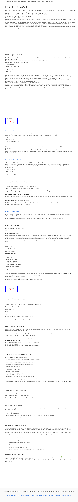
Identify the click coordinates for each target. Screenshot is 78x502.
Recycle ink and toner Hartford (63, 495)
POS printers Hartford (50, 495)
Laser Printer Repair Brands (34, 1)
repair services (49, 57)
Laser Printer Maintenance (20, 1)
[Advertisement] (39, 43)
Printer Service (9, 1)
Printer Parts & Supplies (47, 1)
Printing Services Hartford (38, 495)
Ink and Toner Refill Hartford (24, 495)
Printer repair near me (12, 495)
